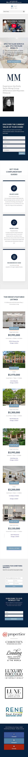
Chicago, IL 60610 (14, 498)
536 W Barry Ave (14, 458)
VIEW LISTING (14, 521)
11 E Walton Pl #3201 (14, 495)
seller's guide (14, 194)
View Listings (14, 59)
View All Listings (14, 548)
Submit (22, 153)
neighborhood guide (14, 262)
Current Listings (14, 47)
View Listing (14, 328)
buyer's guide (14, 228)
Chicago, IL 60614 (14, 460)
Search (14, 586)
